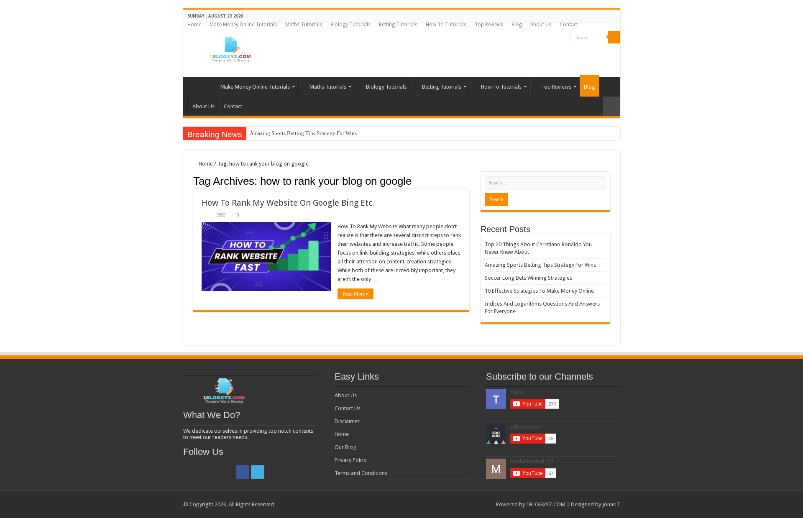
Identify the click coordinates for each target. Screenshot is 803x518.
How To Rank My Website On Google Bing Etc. (288, 203)
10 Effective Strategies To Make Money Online (539, 291)
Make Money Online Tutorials (243, 25)
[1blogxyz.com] (229, 48)
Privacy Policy (350, 460)
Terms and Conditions (361, 473)
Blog (516, 25)
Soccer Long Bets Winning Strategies (528, 278)
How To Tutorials (446, 25)
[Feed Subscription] (467, 180)
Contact (569, 25)
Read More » (355, 294)
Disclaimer (347, 421)
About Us (540, 25)
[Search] (614, 37)
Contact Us (348, 408)
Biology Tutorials (350, 25)
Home (194, 25)
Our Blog (345, 447)
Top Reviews (489, 25)
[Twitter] (564, 38)
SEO (221, 215)
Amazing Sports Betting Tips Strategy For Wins (303, 133)
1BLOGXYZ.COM (545, 504)
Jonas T (611, 504)
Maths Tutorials (303, 25)
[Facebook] (556, 38)
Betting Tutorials (398, 25)
